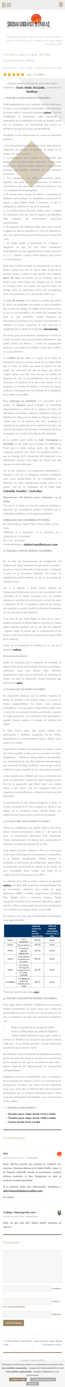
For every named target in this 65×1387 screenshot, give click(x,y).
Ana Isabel (26, 68)
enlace (47, 112)
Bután (28, 87)
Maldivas (31, 91)
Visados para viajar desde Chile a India (32, 1118)
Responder (32, 1157)
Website (56, 1314)
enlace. (17, 649)
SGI (59, 68)
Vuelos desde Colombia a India (17, 1343)
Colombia (9, 491)
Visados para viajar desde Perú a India (32, 1114)
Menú (61, 4)
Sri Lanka (39, 87)
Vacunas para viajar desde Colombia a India (48, 1343)
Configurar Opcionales (43, 1379)
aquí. (20, 682)
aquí (36, 992)
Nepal (19, 87)
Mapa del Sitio (38, 1360)
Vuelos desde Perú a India (24, 1122)
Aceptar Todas (18, 1379)
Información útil (45, 68)
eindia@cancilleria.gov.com (41, 544)
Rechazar (32, 1384)
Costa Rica (35, 491)
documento (51, 329)
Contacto (24, 1360)
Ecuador (21, 491)
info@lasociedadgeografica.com (22, 1190)
